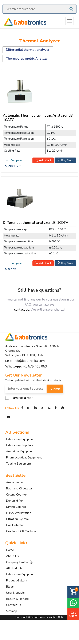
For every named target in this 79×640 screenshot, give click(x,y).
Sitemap (11, 611)
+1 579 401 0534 (36, 366)
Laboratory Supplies (19, 445)
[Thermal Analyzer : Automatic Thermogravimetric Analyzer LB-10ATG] (20, 90)
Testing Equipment (18, 464)
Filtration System (17, 519)
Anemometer (14, 482)
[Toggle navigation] (69, 21)
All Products (14, 568)
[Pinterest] (62, 408)
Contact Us (13, 605)
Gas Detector (15, 525)
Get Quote (73, 614)
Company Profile (18, 562)
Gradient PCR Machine (21, 531)
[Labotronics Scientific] (23, 21)
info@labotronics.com (29, 361)
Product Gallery (16, 581)
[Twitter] (42, 408)
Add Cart (44, 160)
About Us (12, 556)
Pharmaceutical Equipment (24, 458)
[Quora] (49, 408)
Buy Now (66, 160)
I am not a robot (23, 397)
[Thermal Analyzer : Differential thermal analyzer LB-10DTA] (20, 197)
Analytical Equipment (20, 451)
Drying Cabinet (16, 507)
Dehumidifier (14, 501)
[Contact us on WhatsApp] (73, 602)
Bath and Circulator (19, 488)
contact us (21, 309)
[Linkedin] (35, 408)
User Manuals (15, 593)
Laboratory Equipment (21, 439)
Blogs (10, 587)
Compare (15, 160)
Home (10, 550)
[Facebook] (23, 408)
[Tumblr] (56, 408)
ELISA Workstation (18, 513)
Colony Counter (16, 495)
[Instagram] (29, 408)
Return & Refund (17, 599)
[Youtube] (8, 417)
